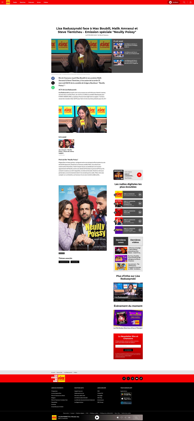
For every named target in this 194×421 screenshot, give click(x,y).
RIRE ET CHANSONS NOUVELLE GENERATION (129, 203)
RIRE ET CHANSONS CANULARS (129, 220)
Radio (15, 2)
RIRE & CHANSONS (129, 194)
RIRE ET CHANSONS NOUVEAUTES (129, 175)
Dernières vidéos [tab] (135, 241)
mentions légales (128, 355)
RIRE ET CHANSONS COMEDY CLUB (129, 229)
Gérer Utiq (117, 413)
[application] (81, 56)
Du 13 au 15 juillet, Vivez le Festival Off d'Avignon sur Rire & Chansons (134, 258)
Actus (39, 2)
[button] (81, 55)
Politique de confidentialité (106, 413)
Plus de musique (136, 417)
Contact (72, 413)
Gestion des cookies (126, 413)
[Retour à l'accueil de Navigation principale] (8, 2)
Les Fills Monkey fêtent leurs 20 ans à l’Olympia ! (128, 328)
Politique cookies (94, 413)
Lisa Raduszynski (121, 297)
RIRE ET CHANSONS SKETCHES (129, 211)
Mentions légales (80, 413)
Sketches (22, 2)
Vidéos (46, 2)
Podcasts (31, 2)
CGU (87, 413)
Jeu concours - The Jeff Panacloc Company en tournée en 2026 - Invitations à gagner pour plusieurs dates (134, 268)
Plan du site (66, 413)
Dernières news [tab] (121, 241)
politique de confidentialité (120, 356)
